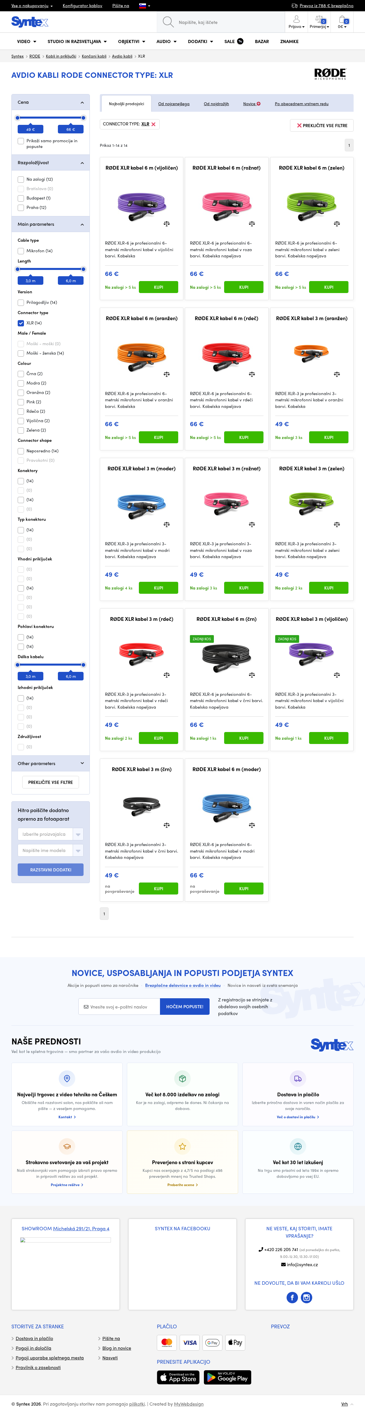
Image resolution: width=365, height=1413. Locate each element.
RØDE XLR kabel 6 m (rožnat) (226, 167)
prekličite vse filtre (50, 782)
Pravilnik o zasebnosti (38, 1367)
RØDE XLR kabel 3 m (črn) (142, 769)
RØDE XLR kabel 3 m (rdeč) (141, 618)
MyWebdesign (189, 1403)
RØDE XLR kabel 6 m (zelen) (311, 167)
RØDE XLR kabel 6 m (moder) (226, 769)
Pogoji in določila (33, 1348)
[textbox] (44, 834)
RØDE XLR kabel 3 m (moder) (142, 468)
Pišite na (120, 5)
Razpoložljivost (33, 162)
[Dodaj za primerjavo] (167, 223)
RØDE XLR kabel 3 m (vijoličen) (312, 618)
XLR (145, 124)
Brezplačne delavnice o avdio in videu (183, 985)
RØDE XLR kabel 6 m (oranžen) (142, 318)
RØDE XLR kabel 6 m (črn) (226, 618)
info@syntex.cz (302, 1264)
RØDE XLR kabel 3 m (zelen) (311, 468)
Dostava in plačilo (34, 1338)
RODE (34, 56)
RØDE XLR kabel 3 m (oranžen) (312, 318)
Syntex (17, 56)
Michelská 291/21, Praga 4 (81, 1228)
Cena (23, 102)
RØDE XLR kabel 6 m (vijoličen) (142, 167)
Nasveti (110, 1357)
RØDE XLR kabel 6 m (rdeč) (226, 318)
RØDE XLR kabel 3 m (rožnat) (227, 468)
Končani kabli (94, 56)
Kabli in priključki (61, 56)
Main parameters (36, 224)
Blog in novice (116, 1348)
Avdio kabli (122, 56)
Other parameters (36, 763)
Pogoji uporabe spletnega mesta (50, 1357)
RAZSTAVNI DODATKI (50, 870)
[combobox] (51, 834)
